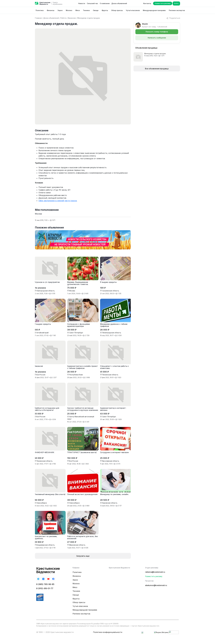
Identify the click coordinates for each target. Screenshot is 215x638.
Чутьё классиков (133, 10)
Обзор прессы (117, 10)
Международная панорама (154, 10)
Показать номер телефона (157, 32)
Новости (81, 3)
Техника (86, 10)
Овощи (95, 10)
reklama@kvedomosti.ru (155, 572)
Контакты (147, 3)
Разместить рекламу (162, 3)
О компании (105, 3)
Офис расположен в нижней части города (58, 201)
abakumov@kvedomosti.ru (156, 585)
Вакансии (72, 18)
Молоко (69, 10)
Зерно (60, 10)
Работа (63, 18)
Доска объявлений (119, 3)
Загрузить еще (82, 556)
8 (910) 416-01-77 (44, 588)
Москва (38, 214)
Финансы (50, 10)
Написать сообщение (157, 38)
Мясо (77, 10)
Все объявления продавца (157, 68)
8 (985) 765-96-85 (45, 584)
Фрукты (105, 10)
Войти (176, 3)
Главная (38, 18)
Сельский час (92, 3)
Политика (40, 10)
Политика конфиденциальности (107, 632)
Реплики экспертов (177, 10)
